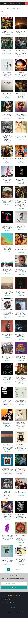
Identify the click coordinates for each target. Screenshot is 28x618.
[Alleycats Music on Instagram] (14, 607)
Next (17, 569)
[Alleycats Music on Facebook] (11, 607)
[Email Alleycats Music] (16, 607)
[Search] (23, 3)
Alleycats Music (14, 3)
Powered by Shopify (19, 612)
